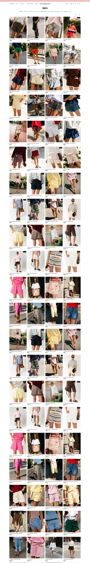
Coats (70, 11)
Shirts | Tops (30, 11)
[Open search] (73, 4)
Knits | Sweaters (50, 11)
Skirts (62, 11)
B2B (71, 3)
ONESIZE (72, 88)
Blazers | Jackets (43, 11)
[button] (79, 15)
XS (33, 36)
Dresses (25, 11)
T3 (21, 36)
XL (39, 322)
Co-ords (38, 11)
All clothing (21, 11)
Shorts (34, 11)
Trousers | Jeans (57, 11)
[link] (17, 4)
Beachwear (66, 11)
